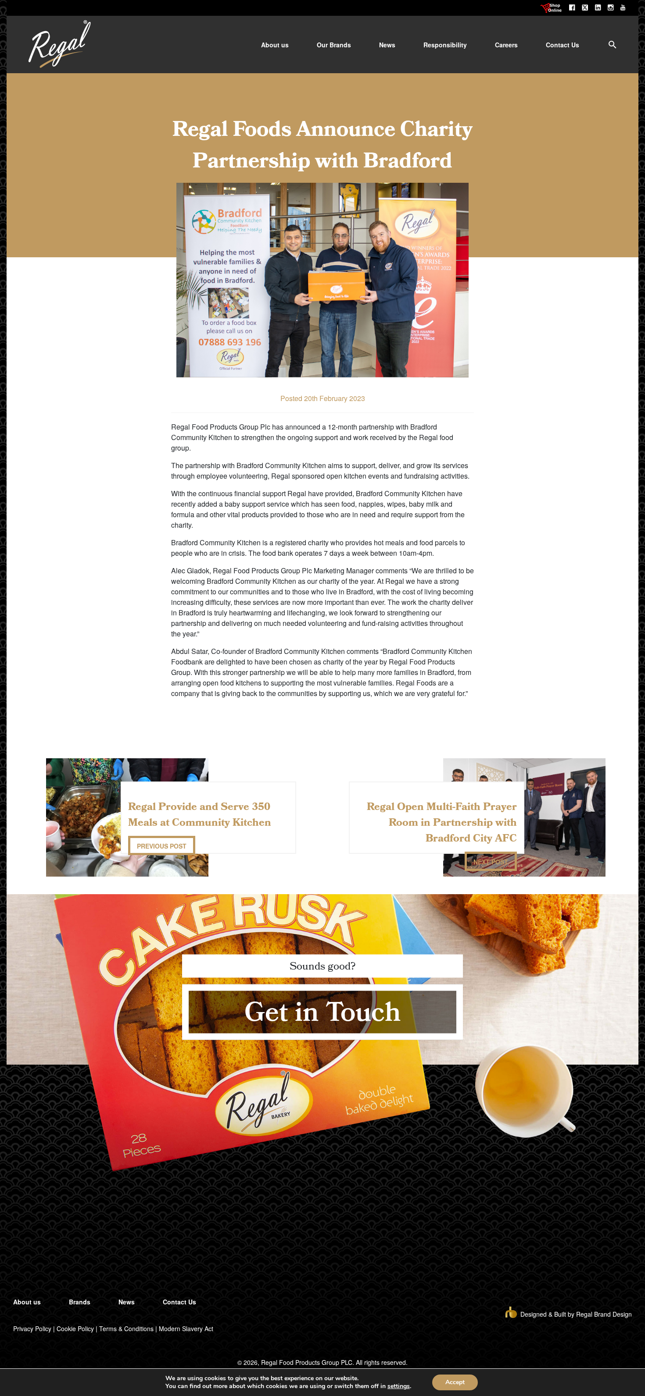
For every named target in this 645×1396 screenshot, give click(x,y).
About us (275, 44)
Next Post (490, 861)
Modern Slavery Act (186, 1328)
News (387, 44)
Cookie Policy (75, 1328)
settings (398, 1386)
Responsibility (445, 44)
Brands (79, 1301)
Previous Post (161, 846)
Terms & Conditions (126, 1328)
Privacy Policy (32, 1328)
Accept (455, 1382)
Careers (506, 44)
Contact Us (562, 44)
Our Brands (334, 44)
